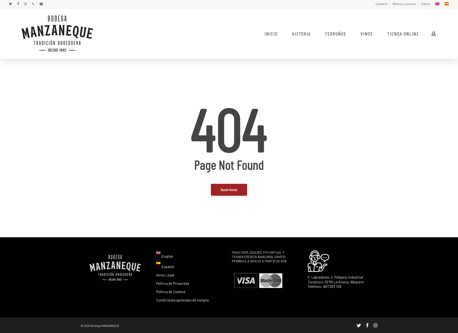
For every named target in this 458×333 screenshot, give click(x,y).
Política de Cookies (170, 292)
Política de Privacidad (172, 283)
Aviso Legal (165, 275)
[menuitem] (437, 4)
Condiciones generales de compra (182, 300)
